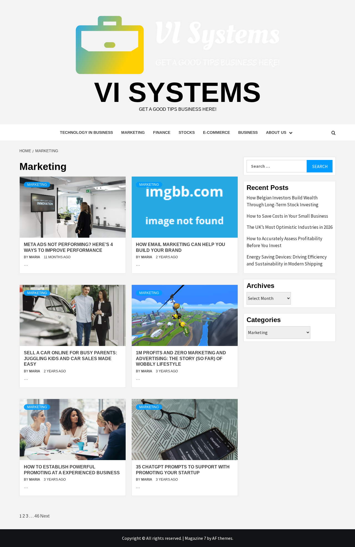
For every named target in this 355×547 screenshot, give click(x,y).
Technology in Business (86, 132)
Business (248, 132)
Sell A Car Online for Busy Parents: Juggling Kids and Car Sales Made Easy (70, 358)
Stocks (187, 132)
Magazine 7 (195, 538)
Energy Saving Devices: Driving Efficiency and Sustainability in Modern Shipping (287, 260)
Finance (161, 132)
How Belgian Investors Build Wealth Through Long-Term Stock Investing (282, 201)
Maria (35, 257)
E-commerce (216, 132)
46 (36, 516)
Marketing (133, 132)
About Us (276, 132)
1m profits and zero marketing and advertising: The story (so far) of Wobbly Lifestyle (181, 358)
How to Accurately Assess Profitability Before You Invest (284, 242)
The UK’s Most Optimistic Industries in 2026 (290, 227)
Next (44, 516)
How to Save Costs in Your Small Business (287, 216)
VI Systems (177, 92)
